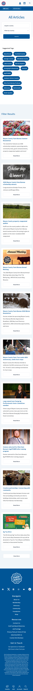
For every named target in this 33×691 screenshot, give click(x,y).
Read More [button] (16, 156)
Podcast (24, 68)
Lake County (8, 63)
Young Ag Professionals (11, 68)
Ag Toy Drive (7, 532)
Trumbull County (20, 54)
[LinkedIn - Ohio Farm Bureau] (13, 589)
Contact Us (16, 623)
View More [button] (16, 556)
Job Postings (16, 629)
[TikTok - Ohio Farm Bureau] (29, 589)
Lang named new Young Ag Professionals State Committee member (14, 403)
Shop (16, 614)
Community (16, 608)
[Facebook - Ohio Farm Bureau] (3, 589)
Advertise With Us (16, 635)
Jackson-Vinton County (11, 78)
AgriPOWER (7, 73)
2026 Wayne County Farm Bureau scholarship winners (14, 183)
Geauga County (8, 59)
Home (6, 8)
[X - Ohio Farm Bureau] (8, 589)
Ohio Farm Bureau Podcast (12, 83)
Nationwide (17, 88)
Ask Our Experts (20, 63)
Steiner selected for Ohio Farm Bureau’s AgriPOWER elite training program (14, 449)
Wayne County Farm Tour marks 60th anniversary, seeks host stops (15, 358)
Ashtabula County (22, 59)
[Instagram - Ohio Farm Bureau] (18, 589)
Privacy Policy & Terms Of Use (16, 632)
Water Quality (8, 93)
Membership (16, 602)
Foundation (16, 611)
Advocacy (7, 88)
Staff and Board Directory (16, 626)
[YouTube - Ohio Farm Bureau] (24, 589)
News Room (7, 54)
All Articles (16, 8)
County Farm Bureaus (16, 638)
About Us (16, 599)
